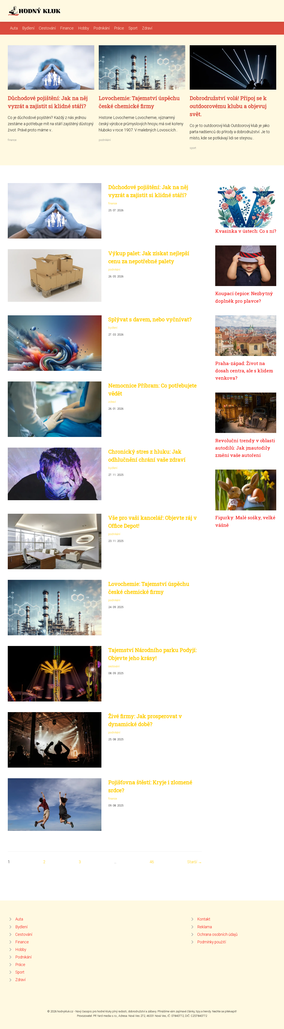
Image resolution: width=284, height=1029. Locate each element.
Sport (133, 28)
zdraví (112, 401)
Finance (67, 28)
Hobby (83, 28)
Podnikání (101, 28)
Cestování (47, 28)
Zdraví (147, 28)
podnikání (105, 140)
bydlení (112, 327)
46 (152, 862)
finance (12, 140)
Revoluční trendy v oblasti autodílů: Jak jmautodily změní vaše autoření (245, 447)
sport (193, 148)
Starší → (194, 862)
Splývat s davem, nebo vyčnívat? (150, 319)
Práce (119, 28)
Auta (14, 28)
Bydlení (28, 28)
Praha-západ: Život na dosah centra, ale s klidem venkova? (244, 370)
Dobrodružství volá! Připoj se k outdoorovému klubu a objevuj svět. (228, 106)
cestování (114, 666)
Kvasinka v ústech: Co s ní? (245, 231)
